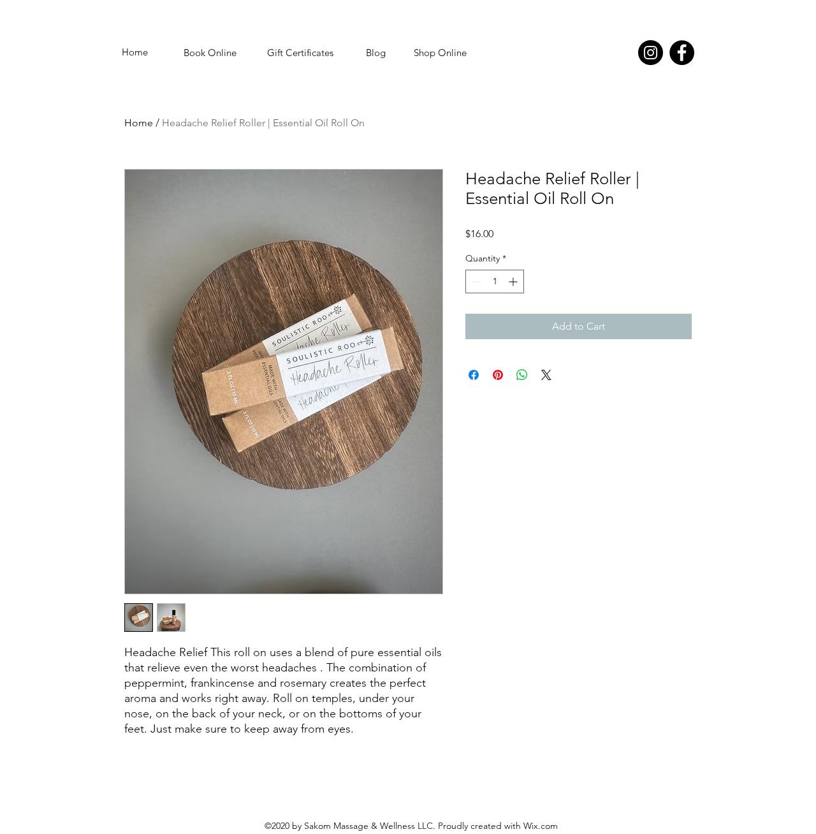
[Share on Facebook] (473, 375)
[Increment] (514, 281)
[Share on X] (546, 375)
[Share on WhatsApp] (522, 375)
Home (138, 123)
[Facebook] (681, 52)
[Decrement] (475, 281)
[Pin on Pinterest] (498, 375)
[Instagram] (650, 52)
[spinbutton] (494, 281)
